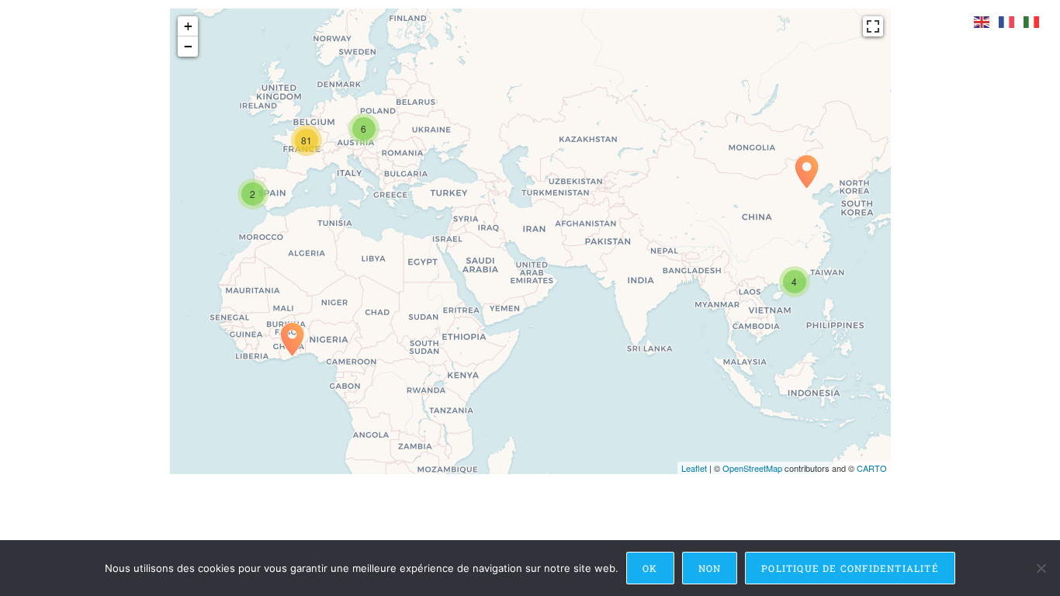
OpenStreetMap (752, 468)
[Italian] (1032, 21)
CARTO (872, 468)
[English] (982, 21)
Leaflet (694, 468)
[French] (1007, 21)
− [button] (188, 46)
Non (710, 568)
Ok (650, 568)
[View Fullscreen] (873, 26)
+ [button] (188, 26)
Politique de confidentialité (850, 568)
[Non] (1040, 568)
